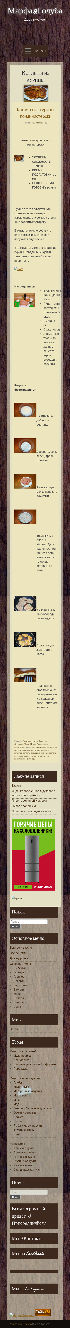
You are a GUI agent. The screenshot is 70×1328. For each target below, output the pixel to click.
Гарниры (19, 972)
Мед (16, 1104)
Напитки (19, 1002)
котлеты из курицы (31, 753)
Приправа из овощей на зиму (31, 811)
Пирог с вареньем (24, 806)
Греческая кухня (24, 1156)
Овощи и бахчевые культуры (32, 1108)
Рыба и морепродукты (28, 1125)
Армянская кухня (24, 1152)
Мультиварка (22, 1055)
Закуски (18, 989)
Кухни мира (17, 1144)
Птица (33, 744)
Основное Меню (21, 744)
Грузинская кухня (24, 1161)
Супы (17, 1006)
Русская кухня (22, 1165)
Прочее (18, 1117)
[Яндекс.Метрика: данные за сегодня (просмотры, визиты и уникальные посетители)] (22, 1315)
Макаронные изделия (27, 1091)
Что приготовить (37, 756)
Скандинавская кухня (27, 1169)
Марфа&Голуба (35, 10)
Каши (17, 994)
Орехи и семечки (24, 1112)
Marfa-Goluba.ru (20, 1324)
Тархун (16, 785)
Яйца (16, 1134)
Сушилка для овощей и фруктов (34, 1064)
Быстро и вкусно (30, 741)
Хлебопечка (21, 1060)
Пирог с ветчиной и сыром (29, 800)
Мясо (16, 1099)
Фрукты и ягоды (23, 1130)
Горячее (43, 741)
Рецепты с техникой (23, 1051)
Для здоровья (19, 958)
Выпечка (19, 968)
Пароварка (20, 1068)
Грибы (17, 1082)
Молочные (20, 1095)
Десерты (19, 981)
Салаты (18, 998)
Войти (14, 1029)
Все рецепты (18, 953)
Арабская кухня (23, 1148)
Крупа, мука (21, 1087)
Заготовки (20, 985)
